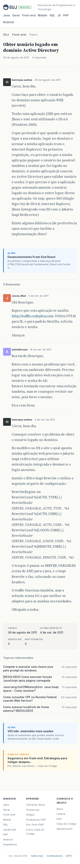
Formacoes (32, 809)
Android (8, 22)
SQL (52, 15)
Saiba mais (37, 855)
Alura (60, 808)
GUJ (6, 34)
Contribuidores (54, 855)
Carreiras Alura (35, 804)
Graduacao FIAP (36, 819)
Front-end (19, 34)
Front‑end (29, 15)
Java (6, 15)
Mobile (42, 15)
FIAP (59, 818)
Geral (16, 15)
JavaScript (9, 829)
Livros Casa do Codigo (35, 831)
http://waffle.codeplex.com (32, 316)
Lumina (61, 813)
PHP (66, 15)
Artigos (30, 814)
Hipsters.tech (64, 828)
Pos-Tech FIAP (35, 824)
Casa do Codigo (66, 823)
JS (59, 15)
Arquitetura (10, 844)
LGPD (69, 855)
